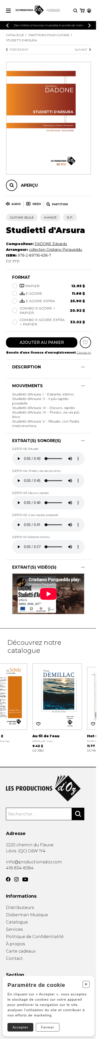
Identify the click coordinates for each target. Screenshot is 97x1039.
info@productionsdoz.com (34, 862)
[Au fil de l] (57, 707)
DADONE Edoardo (51, 244)
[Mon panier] (82, 10)
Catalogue (15, 35)
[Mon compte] (89, 10)
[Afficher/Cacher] (83, 385)
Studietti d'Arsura (21, 40)
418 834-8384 (20, 868)
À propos (15, 944)
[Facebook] (8, 879)
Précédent (19, 49)
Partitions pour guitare (49, 35)
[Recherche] (75, 10)
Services (14, 929)
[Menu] (8, 10)
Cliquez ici (84, 352)
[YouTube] (25, 879)
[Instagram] (16, 879)
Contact (14, 958)
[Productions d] (48, 788)
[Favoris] (85, 342)
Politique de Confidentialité (35, 936)
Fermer (47, 1027)
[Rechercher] (78, 814)
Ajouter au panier (42, 342)
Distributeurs (20, 907)
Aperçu (29, 185)
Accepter (20, 1027)
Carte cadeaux (21, 951)
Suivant (81, 49)
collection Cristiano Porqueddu (55, 249)
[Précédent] (7, 25)
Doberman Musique (27, 914)
